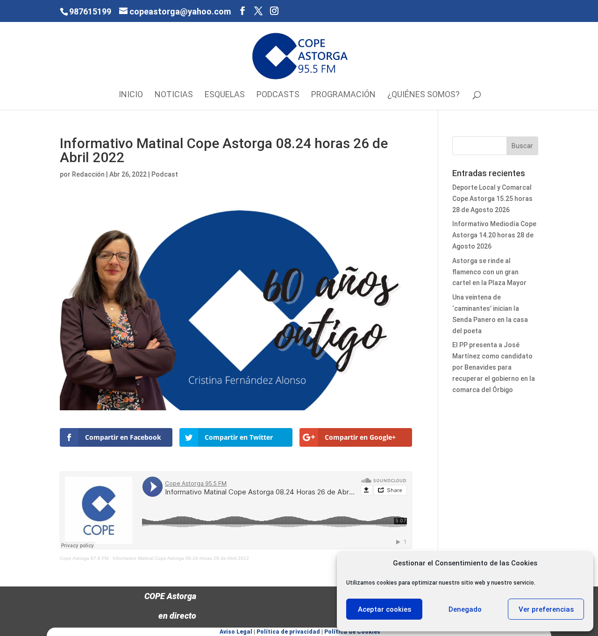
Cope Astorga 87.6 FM (84, 558)
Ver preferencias (546, 609)
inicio (131, 95)
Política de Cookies (352, 632)
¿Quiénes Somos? (423, 95)
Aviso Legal (236, 632)
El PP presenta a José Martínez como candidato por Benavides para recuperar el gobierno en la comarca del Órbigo (493, 367)
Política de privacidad (288, 632)
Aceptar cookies (384, 609)
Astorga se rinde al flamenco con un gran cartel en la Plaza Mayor (489, 272)
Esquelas (225, 95)
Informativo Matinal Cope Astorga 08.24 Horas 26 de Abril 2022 (181, 558)
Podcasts (277, 95)
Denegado (465, 609)
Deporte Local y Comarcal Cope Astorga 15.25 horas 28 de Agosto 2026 (492, 199)
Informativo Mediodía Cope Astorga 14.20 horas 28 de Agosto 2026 (494, 235)
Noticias (174, 95)
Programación (343, 95)
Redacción (88, 174)
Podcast (164, 174)
